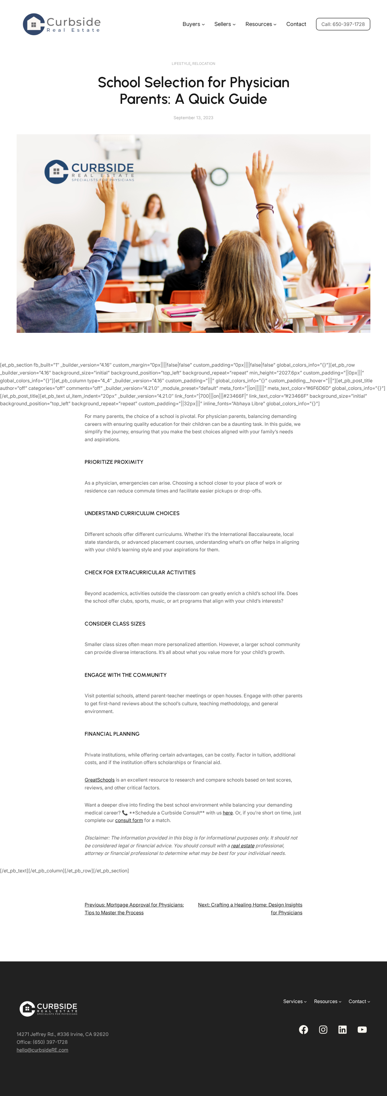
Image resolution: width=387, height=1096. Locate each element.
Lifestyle (181, 63)
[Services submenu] (305, 1001)
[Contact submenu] (368, 1001)
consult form (129, 820)
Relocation (203, 63)
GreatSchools (100, 780)
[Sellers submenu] (234, 24)
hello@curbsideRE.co (40, 1050)
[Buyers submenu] (203, 24)
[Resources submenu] (275, 24)
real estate (242, 846)
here (228, 813)
